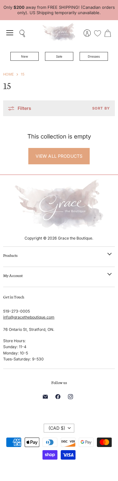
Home (8, 74)
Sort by (101, 108)
